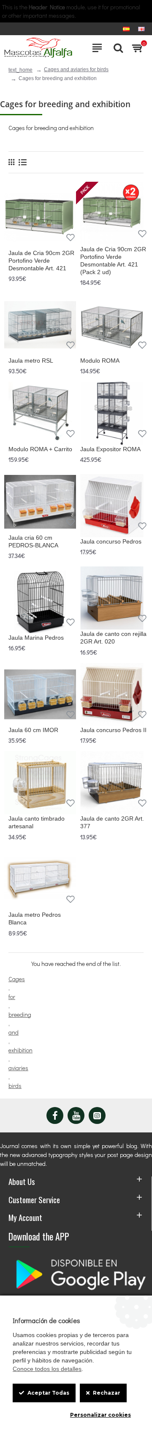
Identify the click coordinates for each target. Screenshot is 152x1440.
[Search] (116, 48)
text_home (20, 70)
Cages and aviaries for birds (76, 69)
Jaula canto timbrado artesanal (36, 822)
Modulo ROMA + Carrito (40, 449)
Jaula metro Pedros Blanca (34, 918)
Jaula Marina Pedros (36, 637)
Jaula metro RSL (30, 360)
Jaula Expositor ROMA (110, 449)
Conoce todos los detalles (47, 1368)
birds (15, 1086)
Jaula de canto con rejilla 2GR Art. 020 (113, 637)
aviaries (18, 1068)
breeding (19, 1014)
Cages (16, 979)
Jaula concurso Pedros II (113, 730)
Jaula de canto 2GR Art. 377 (112, 822)
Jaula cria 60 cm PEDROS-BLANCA (33, 541)
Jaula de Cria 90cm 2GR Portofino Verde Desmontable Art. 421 (41, 261)
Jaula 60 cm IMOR (33, 730)
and (13, 1032)
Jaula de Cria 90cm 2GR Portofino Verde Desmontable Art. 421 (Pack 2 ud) (113, 261)
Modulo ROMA (99, 360)
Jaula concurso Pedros (110, 541)
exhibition (20, 1050)
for (11, 997)
